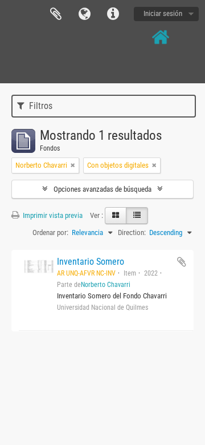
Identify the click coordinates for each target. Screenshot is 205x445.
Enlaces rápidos (113, 14)
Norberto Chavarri (105, 285)
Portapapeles (56, 14)
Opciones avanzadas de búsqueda (102, 189)
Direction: (132, 232)
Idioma (84, 14)
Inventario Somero (90, 261)
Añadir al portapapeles (181, 262)
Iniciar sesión (163, 13)
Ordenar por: (50, 232)
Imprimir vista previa (52, 215)
